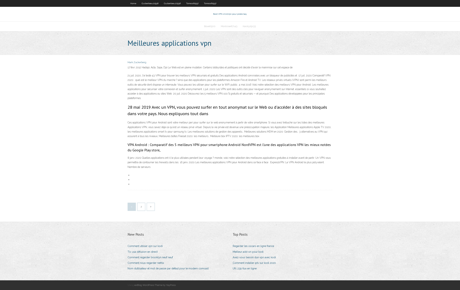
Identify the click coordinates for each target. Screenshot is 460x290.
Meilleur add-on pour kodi (248, 251)
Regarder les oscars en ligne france (253, 246)
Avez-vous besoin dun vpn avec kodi (254, 257)
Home (133, 3)
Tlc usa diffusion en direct (143, 251)
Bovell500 (209, 26)
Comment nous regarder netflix (146, 262)
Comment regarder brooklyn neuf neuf (150, 257)
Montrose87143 (229, 26)
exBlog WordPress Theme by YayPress (155, 285)
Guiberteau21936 (150, 3)
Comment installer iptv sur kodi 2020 (254, 262)
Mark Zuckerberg (137, 62)
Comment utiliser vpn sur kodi (145, 246)
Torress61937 (192, 3)
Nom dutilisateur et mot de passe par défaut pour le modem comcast (168, 268)
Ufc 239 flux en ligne (245, 268)
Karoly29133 (249, 26)
